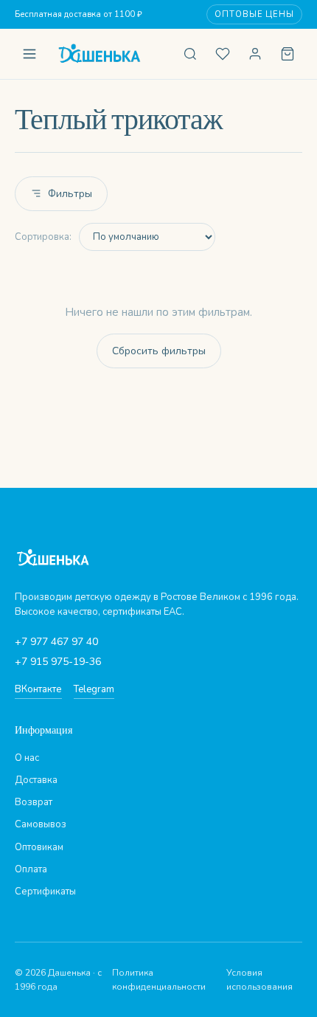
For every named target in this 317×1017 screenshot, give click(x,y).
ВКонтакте (38, 689)
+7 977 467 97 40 (56, 642)
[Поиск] (190, 54)
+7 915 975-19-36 (58, 662)
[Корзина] (287, 54)
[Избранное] (222, 54)
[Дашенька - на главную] (110, 53)
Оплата (31, 869)
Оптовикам (39, 847)
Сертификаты (45, 891)
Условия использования (259, 980)
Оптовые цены (254, 14)
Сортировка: (43, 237)
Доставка (36, 780)
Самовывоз (40, 824)
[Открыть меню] (29, 54)
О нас (27, 758)
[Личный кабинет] (255, 54)
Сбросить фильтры (159, 351)
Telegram (94, 689)
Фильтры (70, 194)
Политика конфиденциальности (159, 980)
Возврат (33, 802)
